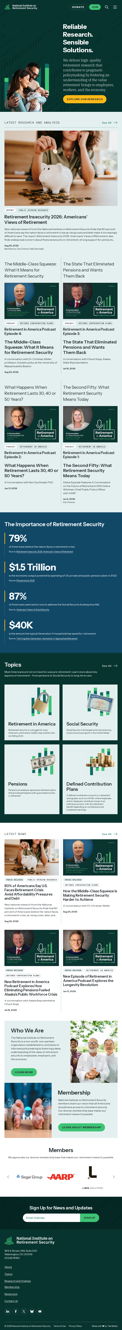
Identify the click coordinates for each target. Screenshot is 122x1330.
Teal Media (112, 1326)
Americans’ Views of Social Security (32, 609)
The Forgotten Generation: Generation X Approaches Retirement (47, 638)
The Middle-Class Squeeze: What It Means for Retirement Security (30, 270)
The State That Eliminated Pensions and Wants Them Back (88, 270)
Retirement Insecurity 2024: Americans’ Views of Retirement (44, 551)
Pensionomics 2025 (25, 580)
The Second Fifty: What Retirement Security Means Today (86, 393)
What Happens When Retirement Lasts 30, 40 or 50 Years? (30, 393)
